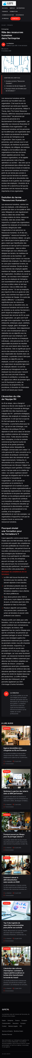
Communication (8, 15)
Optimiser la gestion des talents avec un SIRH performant (15, 792)
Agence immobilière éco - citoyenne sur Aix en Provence (14, 749)
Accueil (5, 8)
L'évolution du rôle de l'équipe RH (16, 86)
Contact (15, 18)
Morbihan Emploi (18, 1031)
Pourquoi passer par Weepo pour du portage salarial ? (14, 835)
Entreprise (21, 8)
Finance (5, 11)
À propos (5, 18)
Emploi (12, 8)
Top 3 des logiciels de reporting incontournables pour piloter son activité (13, 925)
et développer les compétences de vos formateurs (14, 571)
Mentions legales (13, 1026)
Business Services (7, 1034)
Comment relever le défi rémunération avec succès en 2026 (11, 879)
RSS (21, 1026)
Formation (14, 11)
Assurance (20, 15)
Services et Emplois (7, 1031)
